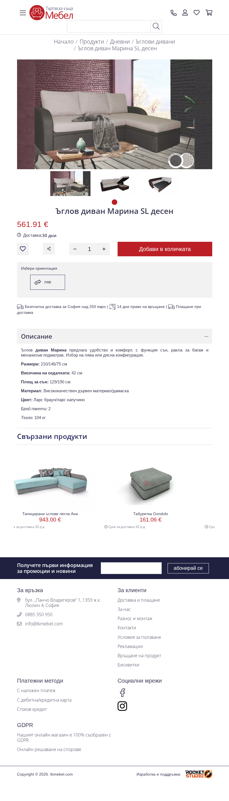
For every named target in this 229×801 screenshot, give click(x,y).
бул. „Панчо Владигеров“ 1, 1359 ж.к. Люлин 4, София (63, 602)
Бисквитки (128, 665)
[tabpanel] (70, 183)
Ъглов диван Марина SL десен (117, 48)
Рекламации (130, 646)
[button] (185, 13)
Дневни (120, 41)
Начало (64, 41)
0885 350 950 (39, 614)
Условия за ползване (139, 637)
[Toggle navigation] (23, 12)
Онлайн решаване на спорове (49, 749)
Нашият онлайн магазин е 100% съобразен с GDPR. (64, 737)
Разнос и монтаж (135, 618)
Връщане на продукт (139, 655)
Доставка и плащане (139, 600)
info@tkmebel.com (44, 624)
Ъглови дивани (155, 41)
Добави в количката (165, 249)
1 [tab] (114, 202)
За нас (124, 609)
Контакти (127, 627)
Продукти (92, 41)
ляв (47, 281)
